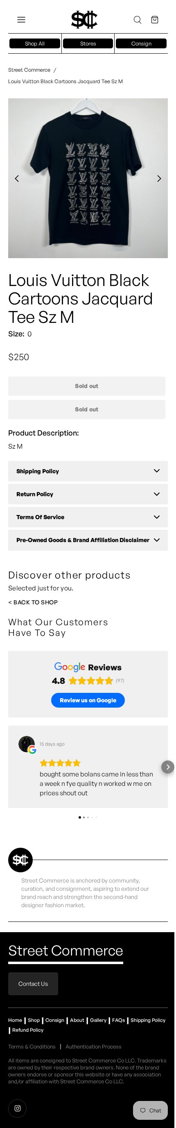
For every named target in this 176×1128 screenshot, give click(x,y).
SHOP (49, 602)
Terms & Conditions (32, 1046)
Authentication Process (93, 1046)
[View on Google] (26, 744)
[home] (84, 19)
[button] (21, 19)
